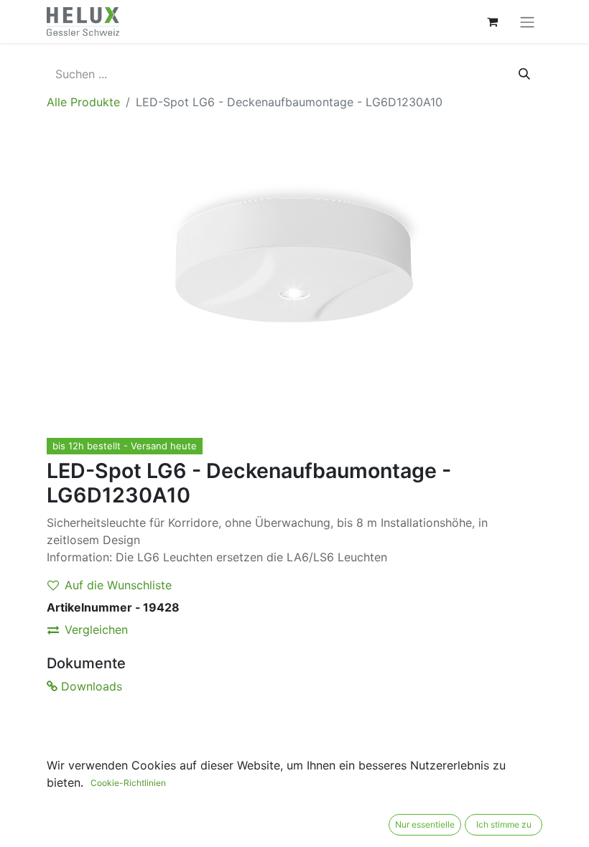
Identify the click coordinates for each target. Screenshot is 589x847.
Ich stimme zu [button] (504, 824)
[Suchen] (524, 74)
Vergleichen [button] (96, 629)
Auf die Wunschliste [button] (118, 585)
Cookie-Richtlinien (128, 782)
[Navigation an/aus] (527, 21)
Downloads (89, 686)
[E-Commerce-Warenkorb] (492, 21)
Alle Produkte (83, 102)
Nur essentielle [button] (425, 824)
